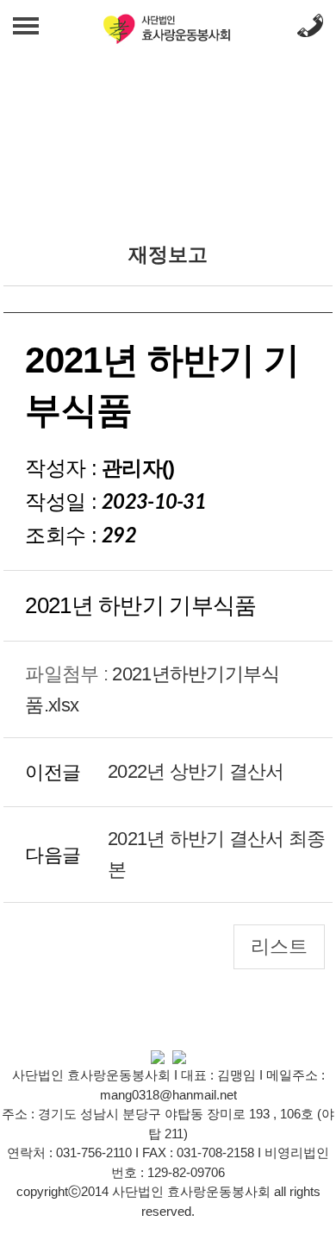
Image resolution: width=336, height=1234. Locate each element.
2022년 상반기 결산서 (196, 771)
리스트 (279, 946)
